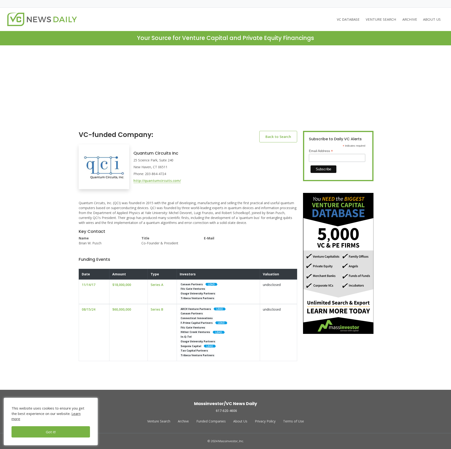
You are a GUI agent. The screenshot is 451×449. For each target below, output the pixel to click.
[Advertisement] (225, 92)
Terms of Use (293, 421)
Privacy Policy (265, 421)
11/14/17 (88, 284)
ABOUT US (432, 19)
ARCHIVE (409, 19)
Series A (157, 284)
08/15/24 (88, 309)
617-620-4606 (226, 410)
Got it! (51, 431)
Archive (183, 421)
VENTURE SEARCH (381, 19)
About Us (240, 421)
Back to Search (278, 136)
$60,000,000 (121, 309)
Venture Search (158, 421)
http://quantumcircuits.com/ (157, 180)
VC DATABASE (348, 19)
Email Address (321, 151)
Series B (157, 309)
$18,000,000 (121, 284)
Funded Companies (211, 421)
